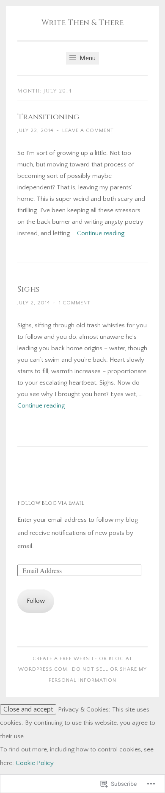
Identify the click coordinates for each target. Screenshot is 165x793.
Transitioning (48, 117)
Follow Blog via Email (50, 503)
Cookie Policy (35, 763)
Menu (87, 58)
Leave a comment (88, 130)
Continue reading (100, 233)
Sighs (28, 289)
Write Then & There (82, 22)
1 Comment (75, 303)
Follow (36, 601)
